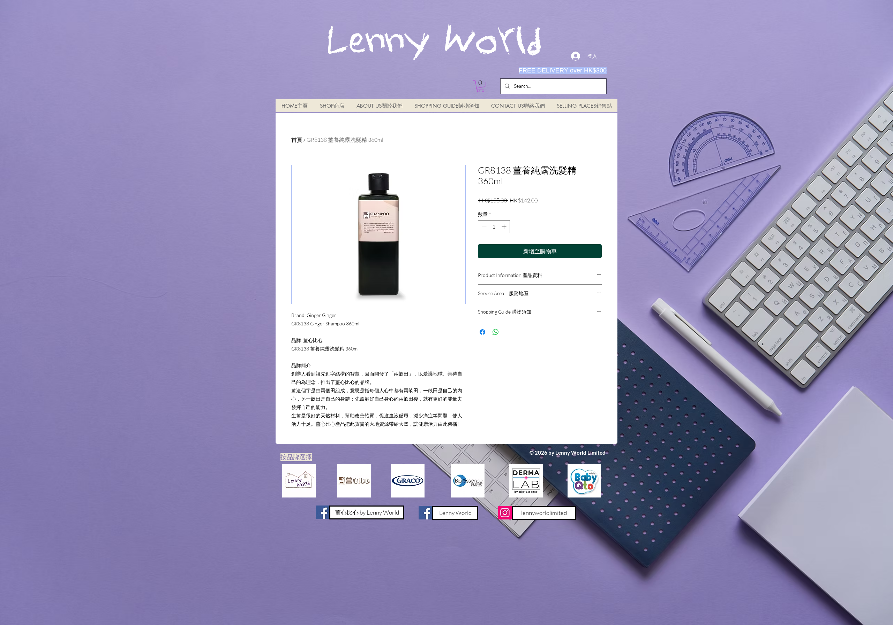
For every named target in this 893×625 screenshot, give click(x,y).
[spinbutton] (494, 227)
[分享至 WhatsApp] (495, 332)
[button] (480, 86)
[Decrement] (483, 227)
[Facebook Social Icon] (425, 512)
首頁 (296, 139)
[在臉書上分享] (482, 332)
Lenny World (434, 43)
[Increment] (504, 227)
